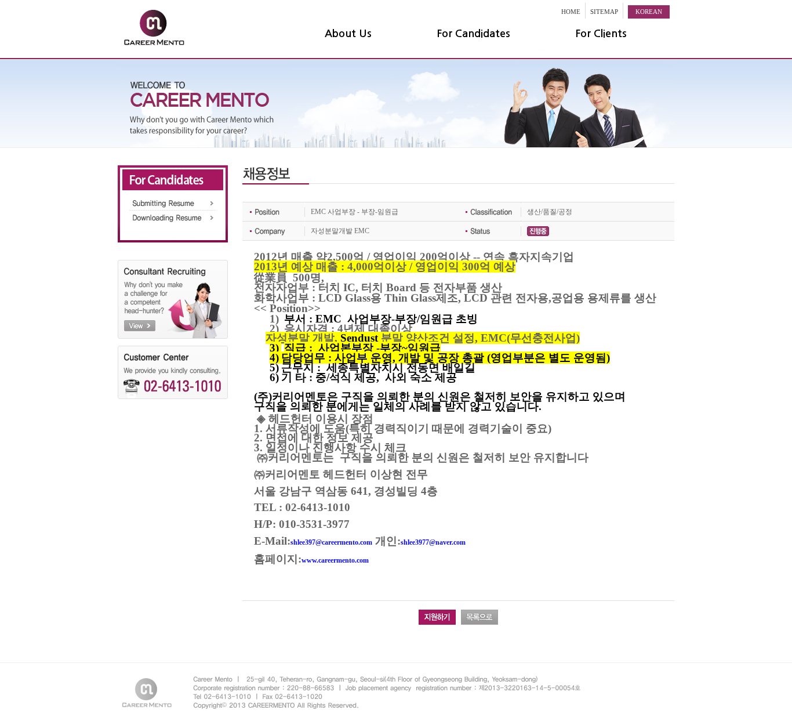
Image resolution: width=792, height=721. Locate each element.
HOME (570, 11)
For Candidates (473, 33)
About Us (348, 33)
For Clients (601, 33)
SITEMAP (604, 11)
